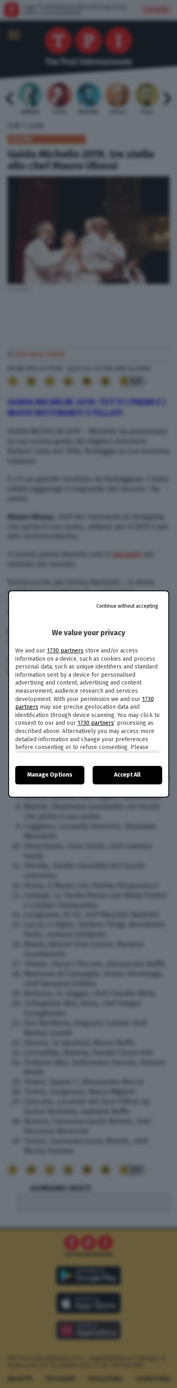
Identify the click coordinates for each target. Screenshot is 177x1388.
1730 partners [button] (65, 650)
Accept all (127, 774)
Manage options (49, 774)
